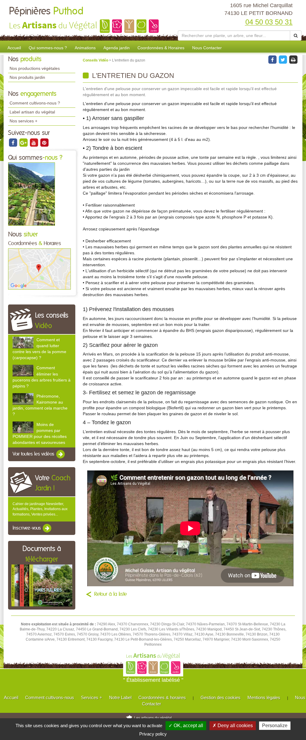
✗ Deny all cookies (232, 725)
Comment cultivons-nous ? (35, 103)
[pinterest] (44, 142)
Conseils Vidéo (96, 60)
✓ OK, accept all (186, 725)
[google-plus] (24, 142)
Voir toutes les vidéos (34, 454)
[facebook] (13, 142)
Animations (85, 47)
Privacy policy (153, 733)
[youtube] (34, 142)
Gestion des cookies (221, 697)
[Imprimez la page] (293, 59)
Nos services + (23, 121)
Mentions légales (263, 697)
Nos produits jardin (27, 77)
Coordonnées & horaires (162, 697)
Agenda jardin (116, 47)
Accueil (14, 47)
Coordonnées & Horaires (160, 47)
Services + (91, 697)
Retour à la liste (110, 594)
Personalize (274, 725)
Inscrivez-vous (27, 528)
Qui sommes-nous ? (48, 47)
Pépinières (46, 11)
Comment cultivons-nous (49, 697)
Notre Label (120, 697)
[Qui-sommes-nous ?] (31, 194)
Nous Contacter (207, 47)
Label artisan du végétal (32, 112)
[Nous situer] (39, 269)
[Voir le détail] (23, 342)
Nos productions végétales (35, 68)
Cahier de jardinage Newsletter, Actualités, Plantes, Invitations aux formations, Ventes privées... (40, 509)
